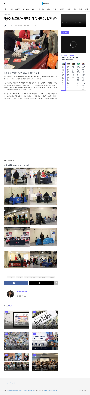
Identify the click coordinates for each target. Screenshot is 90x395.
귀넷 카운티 (19, 277)
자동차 (62, 9)
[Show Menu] (4, 3)
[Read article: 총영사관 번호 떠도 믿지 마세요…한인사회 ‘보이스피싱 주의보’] (16, 362)
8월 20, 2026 (9, 369)
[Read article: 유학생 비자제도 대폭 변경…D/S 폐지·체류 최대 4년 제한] (16, 320)
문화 (80, 9)
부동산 (55, 9)
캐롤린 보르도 (41, 277)
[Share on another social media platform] (56, 283)
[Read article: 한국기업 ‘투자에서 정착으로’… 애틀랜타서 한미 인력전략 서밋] (45, 341)
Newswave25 (8, 26)
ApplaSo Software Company (50, 390)
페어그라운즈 (50, 277)
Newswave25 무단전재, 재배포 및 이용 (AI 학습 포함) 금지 (21, 390)
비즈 (48, 9)
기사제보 (6, 383)
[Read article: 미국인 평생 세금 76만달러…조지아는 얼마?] (45, 320)
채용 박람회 (33, 277)
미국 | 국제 (41, 9)
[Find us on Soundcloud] (85, 390)
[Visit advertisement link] (31, 130)
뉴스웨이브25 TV (14, 9)
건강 (74, 9)
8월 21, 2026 (9, 327)
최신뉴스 (26, 9)
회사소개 (12, 383)
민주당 (26, 277)
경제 (9, 14)
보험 (69, 9)
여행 (86, 9)
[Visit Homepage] (44, 3)
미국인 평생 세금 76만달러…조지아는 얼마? (44, 324)
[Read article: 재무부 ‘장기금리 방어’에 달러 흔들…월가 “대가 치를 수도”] (16, 341)
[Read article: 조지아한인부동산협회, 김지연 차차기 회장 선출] (45, 362)
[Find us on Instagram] (80, 390)
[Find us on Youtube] (82, 390)
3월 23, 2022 (18, 26)
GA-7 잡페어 (11, 277)
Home (5, 14)
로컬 (33, 9)
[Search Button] (85, 3)
